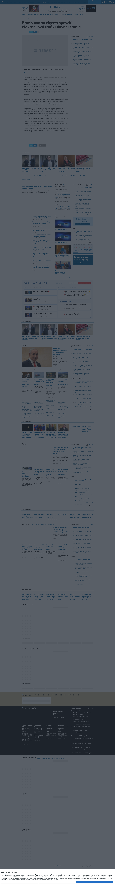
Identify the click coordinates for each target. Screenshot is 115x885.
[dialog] (57, 877)
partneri (7, 874)
